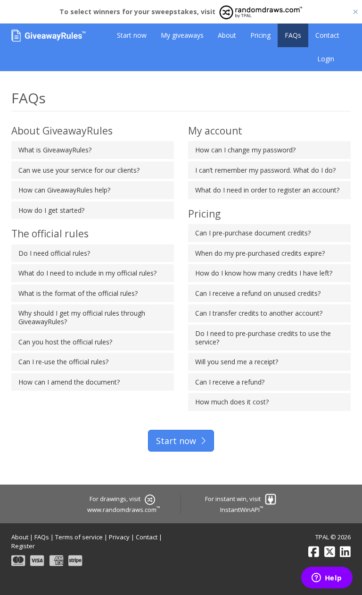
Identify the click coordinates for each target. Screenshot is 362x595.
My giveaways (182, 35)
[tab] (92, 150)
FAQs (293, 35)
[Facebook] (313, 551)
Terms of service (79, 537)
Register (23, 546)
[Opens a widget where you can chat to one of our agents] (327, 578)
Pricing (260, 35)
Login (325, 58)
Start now (132, 35)
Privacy (119, 537)
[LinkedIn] (345, 551)
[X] (329, 551)
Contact (327, 35)
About (227, 35)
